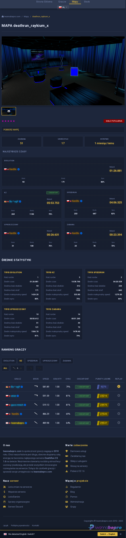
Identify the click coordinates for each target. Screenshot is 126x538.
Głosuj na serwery (79, 466)
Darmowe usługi (78, 451)
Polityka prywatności (20, 525)
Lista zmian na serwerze (20, 487)
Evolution (9, 361)
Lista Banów (14, 497)
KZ (21, 361)
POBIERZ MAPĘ (11, 130)
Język (5, 525)
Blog (72, 492)
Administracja (77, 502)
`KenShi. (15, 414)
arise (13, 395)
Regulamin (75, 487)
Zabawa (67, 361)
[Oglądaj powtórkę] (118, 386)
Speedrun (32, 361)
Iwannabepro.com (12, 16)
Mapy (26, 16)
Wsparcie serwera (17, 492)
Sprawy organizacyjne (19, 502)
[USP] (30, 368)
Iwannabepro (17, 423)
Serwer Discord (15, 506)
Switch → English (107, 534)
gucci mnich (17, 404)
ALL (5, 368)
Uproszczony (50, 361)
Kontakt (35, 525)
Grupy (73, 506)
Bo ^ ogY (13, 201)
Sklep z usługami (78, 461)
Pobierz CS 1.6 (77, 471)
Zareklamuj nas (77, 456)
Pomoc (73, 497)
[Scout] (39, 368)
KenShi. (13, 169)
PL (65, 7)
